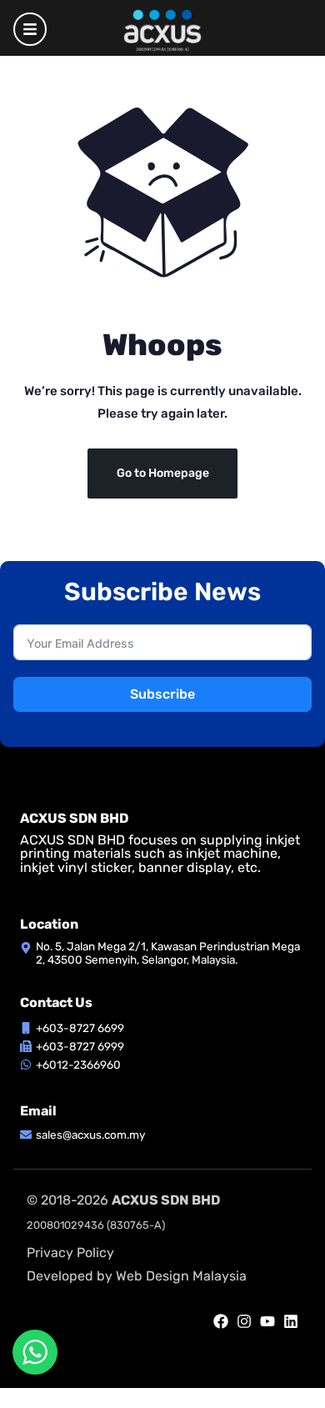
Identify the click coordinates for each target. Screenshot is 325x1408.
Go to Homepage (163, 473)
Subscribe (162, 694)
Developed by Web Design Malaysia (137, 1276)
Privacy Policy (70, 1252)
